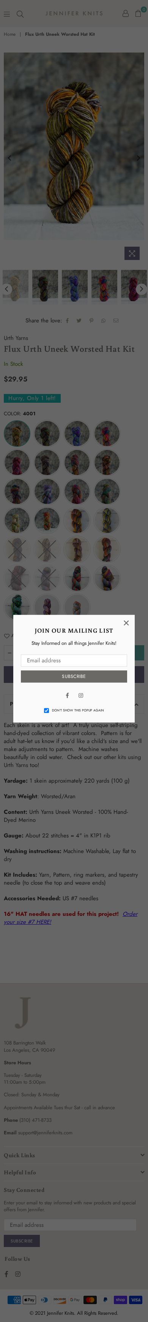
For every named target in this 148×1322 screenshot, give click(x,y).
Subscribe (74, 676)
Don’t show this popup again (78, 710)
